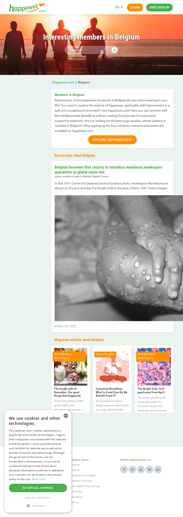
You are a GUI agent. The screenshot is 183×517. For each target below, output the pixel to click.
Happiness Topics (78, 459)
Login (135, 7)
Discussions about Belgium (74, 155)
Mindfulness (74, 491)
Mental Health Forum (96, 176)
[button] (38, 505)
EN (117, 7)
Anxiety (87, 480)
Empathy (90, 475)
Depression (74, 480)
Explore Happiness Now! (112, 140)
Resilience (73, 470)
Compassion (74, 475)
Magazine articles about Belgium (79, 339)
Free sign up (159, 7)
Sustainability (75, 496)
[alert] (37, 461)
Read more (39, 479)
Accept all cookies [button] (38, 488)
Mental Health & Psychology (83, 486)
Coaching (73, 502)
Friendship (73, 464)
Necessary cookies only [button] (38, 497)
